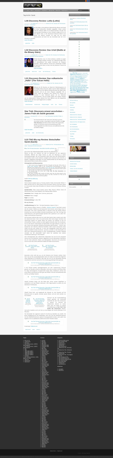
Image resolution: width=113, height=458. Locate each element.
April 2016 (44, 392)
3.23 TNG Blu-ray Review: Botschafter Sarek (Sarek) (42, 140)
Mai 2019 (44, 358)
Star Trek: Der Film (50, 167)
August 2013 (44, 429)
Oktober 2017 (45, 373)
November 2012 (45, 439)
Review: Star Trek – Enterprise (76, 117)
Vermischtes (72, 138)
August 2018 (44, 366)
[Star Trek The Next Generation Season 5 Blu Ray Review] (79, 51)
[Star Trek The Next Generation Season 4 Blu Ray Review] (79, 49)
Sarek (33, 43)
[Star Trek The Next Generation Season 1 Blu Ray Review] (79, 41)
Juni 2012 (44, 445)
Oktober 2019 (45, 352)
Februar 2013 (45, 436)
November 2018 (45, 365)
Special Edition (77, 81)
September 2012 (45, 442)
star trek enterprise (82, 86)
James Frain (27, 43)
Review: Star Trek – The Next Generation (78, 119)
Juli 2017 (43, 376)
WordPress (61, 370)
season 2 (72, 80)
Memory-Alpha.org (33, 178)
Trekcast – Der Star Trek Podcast (76, 168)
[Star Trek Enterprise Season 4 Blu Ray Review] (79, 65)
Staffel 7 (74, 82)
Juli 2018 (43, 367)
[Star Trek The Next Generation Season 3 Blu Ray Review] (79, 46)
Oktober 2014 (45, 412)
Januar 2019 (44, 363)
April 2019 (44, 359)
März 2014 (44, 420)
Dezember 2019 (45, 351)
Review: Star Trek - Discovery (51, 23)
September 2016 (45, 386)
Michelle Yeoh (37, 104)
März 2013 (44, 435)
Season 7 (72, 81)
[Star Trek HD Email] (87, 1)
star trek (78, 82)
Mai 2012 (44, 446)
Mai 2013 (44, 432)
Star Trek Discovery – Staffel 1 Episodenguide (30, 347)
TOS (28, 10)
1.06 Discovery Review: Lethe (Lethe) (42, 21)
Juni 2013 (44, 431)
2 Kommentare (32, 24)
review (72, 78)
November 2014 (45, 411)
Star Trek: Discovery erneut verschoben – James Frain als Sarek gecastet (44, 112)
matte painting (78, 77)
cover (86, 73)
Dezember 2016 (45, 383)
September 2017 (45, 374)
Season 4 (83, 80)
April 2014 (44, 419)
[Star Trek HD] (32, 5)
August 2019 (44, 354)
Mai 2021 (44, 341)
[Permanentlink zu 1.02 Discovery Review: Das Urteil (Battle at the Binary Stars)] (28, 62)
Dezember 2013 (45, 424)
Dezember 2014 (45, 410)
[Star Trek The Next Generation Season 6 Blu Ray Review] (79, 53)
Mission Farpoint (51, 207)
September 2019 (45, 353)
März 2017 (44, 379)
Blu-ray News (72, 102)
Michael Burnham (28, 104)
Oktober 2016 (45, 385)
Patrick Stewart (84, 77)
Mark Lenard (27, 329)
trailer (83, 92)
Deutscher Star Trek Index (75, 161)
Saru (56, 104)
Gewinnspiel (72, 107)
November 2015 (45, 398)
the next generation (77, 90)
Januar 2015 (44, 409)
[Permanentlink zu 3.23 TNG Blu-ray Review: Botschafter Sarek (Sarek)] (39, 148)
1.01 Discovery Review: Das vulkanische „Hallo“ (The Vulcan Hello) (43, 79)
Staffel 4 (71, 82)
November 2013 (45, 425)
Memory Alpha (73, 166)
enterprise (78, 74)
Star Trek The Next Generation (79, 88)
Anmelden (61, 369)
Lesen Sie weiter (29, 40)
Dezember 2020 (45, 345)
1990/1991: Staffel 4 (29, 354)
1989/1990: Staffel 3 (29, 353)
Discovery (37, 10)
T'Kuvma (54, 71)
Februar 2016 (45, 394)
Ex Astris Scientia (73, 163)
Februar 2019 (45, 361)
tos (80, 92)
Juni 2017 (44, 377)
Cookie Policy (27, 341)
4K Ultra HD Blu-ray (74, 100)
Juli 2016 (43, 389)
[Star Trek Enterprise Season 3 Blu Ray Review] (79, 63)
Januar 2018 (44, 371)
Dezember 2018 (45, 364)
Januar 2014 (44, 423)
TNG (32, 10)
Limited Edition (72, 77)
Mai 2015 (44, 404)
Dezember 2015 (45, 397)
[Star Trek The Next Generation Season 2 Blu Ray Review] (79, 44)
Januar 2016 (44, 396)
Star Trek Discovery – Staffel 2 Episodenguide (30, 344)
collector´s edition (82, 73)
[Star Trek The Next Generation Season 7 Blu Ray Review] (79, 56)
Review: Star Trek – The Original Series (77, 121)
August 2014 (44, 415)
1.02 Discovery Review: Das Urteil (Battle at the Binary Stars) (44, 51)
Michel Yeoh (34, 71)
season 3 (38, 329)
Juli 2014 (43, 416)
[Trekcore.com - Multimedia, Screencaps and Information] (78, 148)
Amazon (71, 73)
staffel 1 (82, 81)
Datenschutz (27, 360)
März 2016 (44, 393)
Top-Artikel (26, 24)
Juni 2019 (44, 357)
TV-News (59, 116)
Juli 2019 (43, 355)
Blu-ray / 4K (51, 10)
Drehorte (72, 105)
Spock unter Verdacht (33, 166)
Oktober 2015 (45, 399)
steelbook (85, 89)
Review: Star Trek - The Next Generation (54, 144)
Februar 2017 (45, 380)
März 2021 (44, 344)
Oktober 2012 (45, 441)
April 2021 (44, 342)
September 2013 (45, 428)
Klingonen (76, 75)
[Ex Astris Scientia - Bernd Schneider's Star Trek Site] (70, 152)
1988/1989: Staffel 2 (29, 352)
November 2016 (45, 384)
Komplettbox (80, 75)
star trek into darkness (76, 88)
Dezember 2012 (45, 438)
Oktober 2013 (45, 426)
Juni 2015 (44, 403)
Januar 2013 (44, 437)
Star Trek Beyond (83, 85)
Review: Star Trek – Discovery (75, 114)
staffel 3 (85, 81)
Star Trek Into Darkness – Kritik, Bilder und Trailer (30, 357)
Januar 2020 (44, 350)
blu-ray (75, 73)
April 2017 (44, 378)
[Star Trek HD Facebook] (89, 1)
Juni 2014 (44, 417)
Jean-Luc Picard (86, 74)
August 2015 (44, 400)
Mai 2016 (44, 391)
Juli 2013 (43, 430)
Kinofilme (44, 10)
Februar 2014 (45, 422)
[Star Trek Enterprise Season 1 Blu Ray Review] (79, 58)
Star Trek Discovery (61, 23)
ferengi (82, 74)
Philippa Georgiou (45, 104)
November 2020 (45, 346)
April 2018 (44, 370)
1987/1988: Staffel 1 (29, 351)
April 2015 (44, 405)
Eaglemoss (73, 74)
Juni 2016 (44, 390)
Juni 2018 (44, 368)
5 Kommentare (36, 84)
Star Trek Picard (73, 131)
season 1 (82, 78)
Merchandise (72, 112)
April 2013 (44, 433)
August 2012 (44, 443)
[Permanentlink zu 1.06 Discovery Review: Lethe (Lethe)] (28, 31)
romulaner (76, 78)
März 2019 (44, 360)
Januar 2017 (44, 381)
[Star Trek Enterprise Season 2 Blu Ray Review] (79, 60)
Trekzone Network (73, 171)
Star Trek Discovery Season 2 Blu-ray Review (78, 22)
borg (78, 73)
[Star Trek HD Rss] (86, 1)
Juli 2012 (43, 444)
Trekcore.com (34, 326)
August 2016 (44, 387)
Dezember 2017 (45, 372)
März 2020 (44, 348)
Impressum (64, 10)
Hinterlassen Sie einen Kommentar (36, 56)
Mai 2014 (44, 418)
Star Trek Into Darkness (74, 129)
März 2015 (44, 406)
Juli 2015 (43, 402)
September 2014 (45, 413)
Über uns (58, 10)
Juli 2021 (43, 340)
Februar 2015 (45, 407)
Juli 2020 (43, 347)
